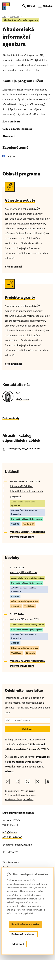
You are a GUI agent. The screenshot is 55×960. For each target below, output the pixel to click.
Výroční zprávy (28, 791)
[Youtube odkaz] (47, 781)
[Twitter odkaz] (27, 781)
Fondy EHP (28, 524)
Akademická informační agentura (21, 20)
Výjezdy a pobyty (10, 862)
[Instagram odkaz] (17, 781)
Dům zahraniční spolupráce (24, 601)
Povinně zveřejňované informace (20, 795)
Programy (14, 16)
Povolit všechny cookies (25, 924)
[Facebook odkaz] (7, 781)
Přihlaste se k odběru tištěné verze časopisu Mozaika (27, 761)
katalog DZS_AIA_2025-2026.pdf (24, 448)
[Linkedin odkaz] (37, 781)
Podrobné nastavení (23, 934)
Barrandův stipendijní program (26, 519)
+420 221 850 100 (12, 837)
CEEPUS (15, 524)
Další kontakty (10, 418)
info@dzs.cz (9, 832)
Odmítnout (17, 944)
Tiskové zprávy (12, 791)
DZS (4, 16)
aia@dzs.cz (22, 399)
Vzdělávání (29, 606)
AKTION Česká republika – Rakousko (24, 512)
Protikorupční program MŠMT (19, 799)
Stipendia (16, 606)
